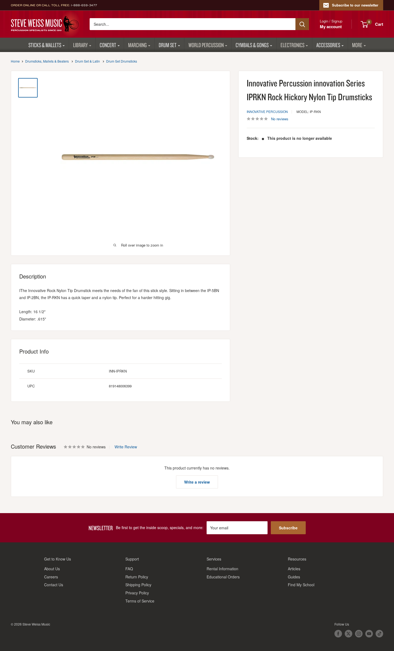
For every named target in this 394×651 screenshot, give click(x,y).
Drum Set (168, 45)
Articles (294, 568)
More (357, 45)
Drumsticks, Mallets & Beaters (47, 61)
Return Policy (136, 576)
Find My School (301, 584)
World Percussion (206, 45)
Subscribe (288, 527)
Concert (108, 45)
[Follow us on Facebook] (338, 633)
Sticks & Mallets (44, 45)
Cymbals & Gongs (252, 45)
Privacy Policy (137, 592)
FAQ (129, 568)
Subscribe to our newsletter (355, 5)
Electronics (292, 45)
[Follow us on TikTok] (379, 633)
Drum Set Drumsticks (121, 61)
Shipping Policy (138, 584)
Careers (51, 576)
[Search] (302, 24)
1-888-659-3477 (84, 5)
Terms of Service (139, 601)
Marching (137, 45)
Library (80, 45)
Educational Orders (223, 576)
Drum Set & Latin (87, 61)
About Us (52, 568)
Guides (294, 576)
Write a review (197, 482)
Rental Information (222, 568)
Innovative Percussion (267, 111)
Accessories (328, 45)
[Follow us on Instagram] (359, 633)
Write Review (126, 446)
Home (15, 61)
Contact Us (53, 584)
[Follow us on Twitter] (348, 633)
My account (331, 27)
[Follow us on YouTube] (369, 633)
